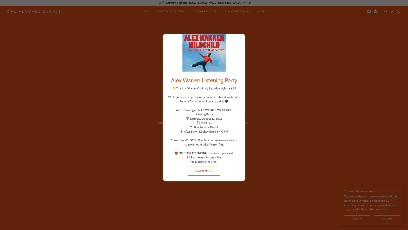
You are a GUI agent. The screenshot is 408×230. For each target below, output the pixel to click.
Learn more (204, 170)
